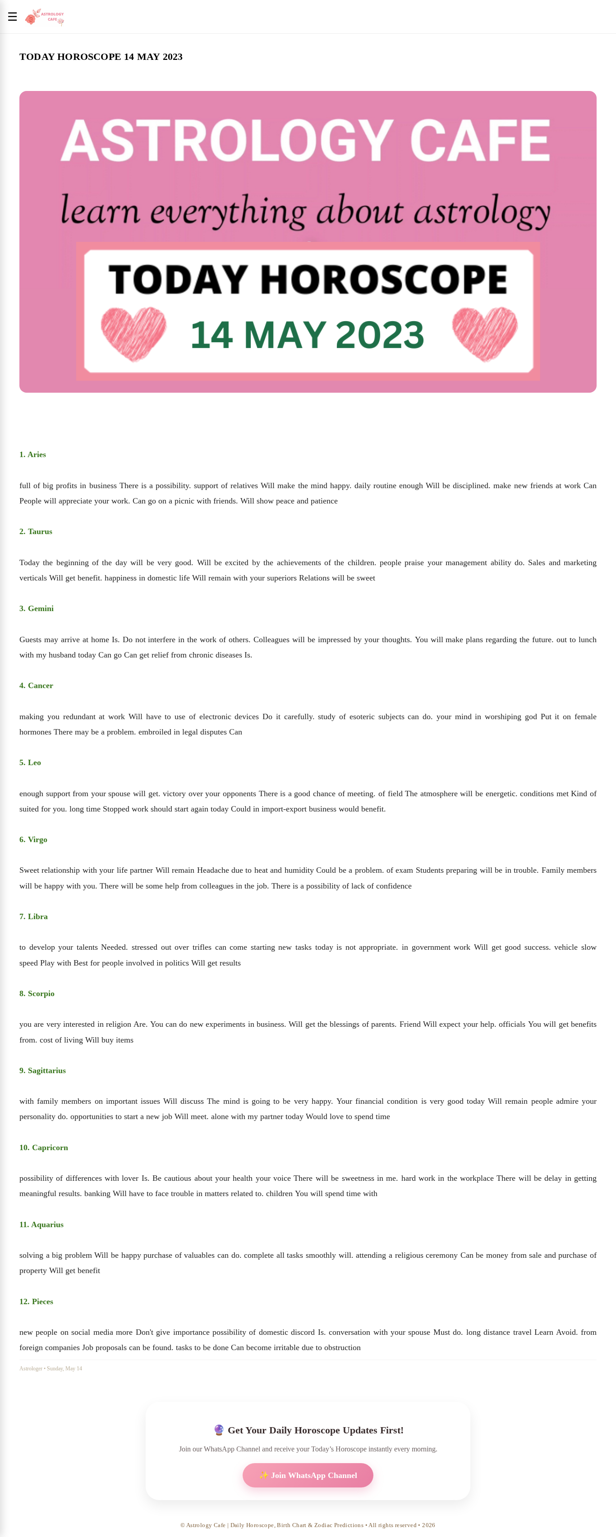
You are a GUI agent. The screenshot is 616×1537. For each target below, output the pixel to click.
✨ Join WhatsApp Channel (308, 1475)
